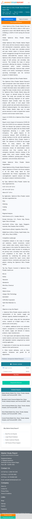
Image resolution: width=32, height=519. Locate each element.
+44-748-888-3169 (12, 477)
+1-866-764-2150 (12, 471)
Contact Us (4, 488)
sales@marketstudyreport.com (13, 479)
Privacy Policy (5, 491)
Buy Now (16, 374)
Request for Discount (16, 382)
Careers (3, 506)
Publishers (4, 509)
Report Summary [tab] (8, 19)
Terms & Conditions (6, 493)
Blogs (2, 500)
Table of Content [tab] (23, 19)
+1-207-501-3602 (11, 474)
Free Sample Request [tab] (16, 22)
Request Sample (8, 515)
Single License (16, 368)
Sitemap (3, 503)
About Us (3, 486)
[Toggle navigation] (29, 2)
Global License (16, 371)
